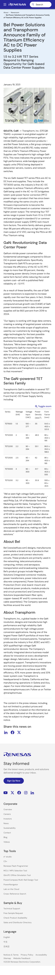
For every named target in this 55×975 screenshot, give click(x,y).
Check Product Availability (15, 918)
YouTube (6, 793)
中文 (5, 942)
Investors (8, 818)
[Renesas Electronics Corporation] (17, 4)
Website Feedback (21, 958)
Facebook (19, 793)
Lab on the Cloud (11, 889)
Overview (8, 809)
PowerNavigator (11, 884)
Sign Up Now (13, 780)
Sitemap (7, 958)
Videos (7, 842)
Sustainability (10, 828)
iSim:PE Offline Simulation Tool (17, 875)
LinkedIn (32, 793)
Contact (7, 832)
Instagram (26, 793)
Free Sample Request (13, 913)
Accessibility (41, 954)
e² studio (8, 856)
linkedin (6, 732)
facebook (12, 732)
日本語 (6, 946)
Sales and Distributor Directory (18, 922)
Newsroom (15, 12)
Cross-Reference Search (15, 893)
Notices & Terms (11, 954)
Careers (7, 814)
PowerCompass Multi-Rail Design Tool (21, 880)
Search (40, 4)
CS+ (5, 861)
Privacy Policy (27, 954)
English (7, 937)
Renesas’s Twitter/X (12, 793)
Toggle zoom (44, 406)
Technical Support (12, 908)
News (6, 823)
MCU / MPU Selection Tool (15, 870)
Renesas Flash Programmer (16, 866)
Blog (5, 837)
